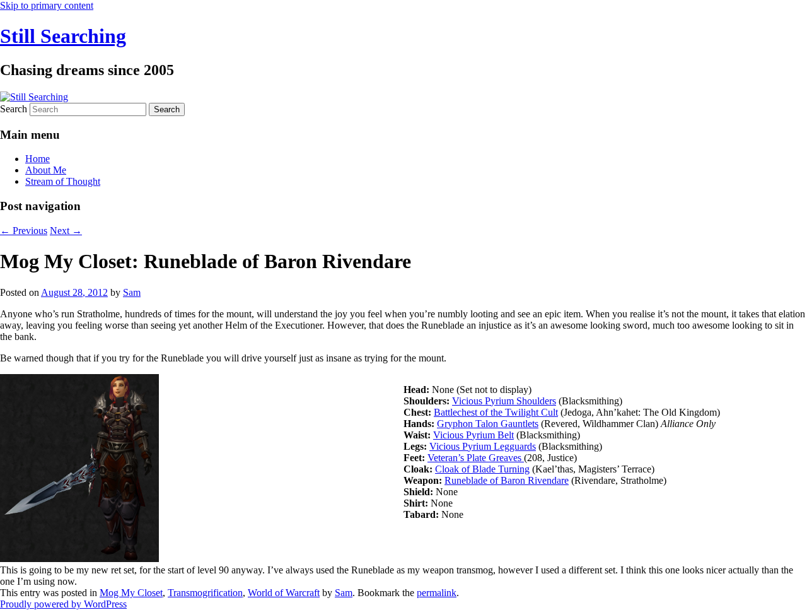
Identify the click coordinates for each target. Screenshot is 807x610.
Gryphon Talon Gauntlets (487, 423)
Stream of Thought (62, 181)
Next (66, 230)
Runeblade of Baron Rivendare (506, 480)
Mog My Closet (131, 592)
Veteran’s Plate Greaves (474, 457)
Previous (23, 230)
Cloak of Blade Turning (482, 469)
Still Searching (63, 36)
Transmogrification (205, 592)
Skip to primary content (46, 5)
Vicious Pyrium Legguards (482, 446)
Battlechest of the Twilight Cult (496, 412)
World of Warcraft (284, 592)
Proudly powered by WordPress (63, 604)
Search (13, 108)
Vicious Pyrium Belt (473, 435)
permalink (436, 592)
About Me (45, 170)
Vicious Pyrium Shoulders (504, 401)
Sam (132, 292)
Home (37, 158)
